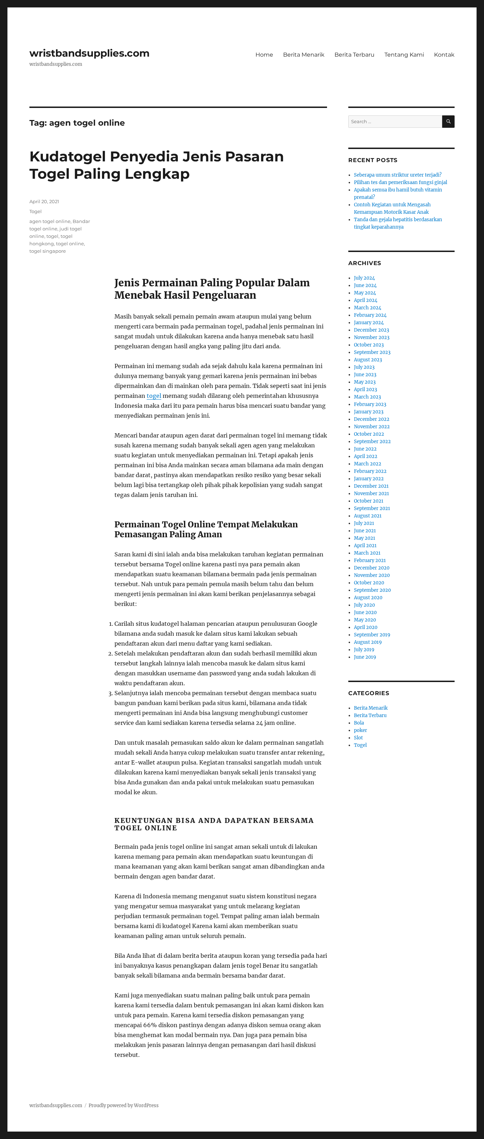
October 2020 (369, 583)
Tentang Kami (404, 54)
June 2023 (365, 375)
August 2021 (368, 516)
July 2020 (364, 605)
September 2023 (372, 352)
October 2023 (369, 345)
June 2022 (365, 449)
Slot (358, 738)
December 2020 (371, 568)
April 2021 (365, 546)
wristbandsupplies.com (89, 53)
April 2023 (365, 390)
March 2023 (367, 397)
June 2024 (365, 285)
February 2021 (370, 560)
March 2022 (367, 464)
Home (264, 54)
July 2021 (364, 523)
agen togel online (50, 221)
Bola (359, 723)
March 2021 (367, 553)
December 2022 (371, 419)
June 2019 (365, 657)
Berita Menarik (304, 54)
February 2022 (370, 471)
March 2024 (367, 308)
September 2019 (372, 635)
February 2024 (370, 315)
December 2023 (371, 330)
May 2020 (365, 620)
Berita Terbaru (354, 54)
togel (154, 395)
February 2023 (370, 404)
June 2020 (365, 612)
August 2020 (368, 598)
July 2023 (364, 367)
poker (360, 730)
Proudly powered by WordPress (124, 1106)
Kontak (444, 54)
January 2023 (368, 412)
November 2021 (371, 494)
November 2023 (371, 337)
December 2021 (371, 486)
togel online (70, 243)
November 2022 (372, 427)
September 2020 (372, 590)
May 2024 (365, 293)
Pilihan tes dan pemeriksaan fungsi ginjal (400, 182)
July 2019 (364, 650)
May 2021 (364, 538)
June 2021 (365, 531)
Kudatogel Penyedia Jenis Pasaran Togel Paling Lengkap (156, 165)
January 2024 (369, 323)
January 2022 (369, 479)
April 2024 (365, 300)
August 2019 (368, 642)
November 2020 (372, 575)
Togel (35, 211)
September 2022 (372, 442)
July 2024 (364, 278)
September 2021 (372, 508)
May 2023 (365, 382)
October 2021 (368, 501)
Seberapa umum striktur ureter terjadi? (397, 175)
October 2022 (369, 434)
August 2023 (368, 360)
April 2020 (365, 627)
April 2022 (365, 456)
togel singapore (47, 251)
